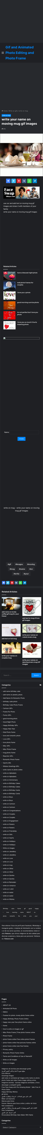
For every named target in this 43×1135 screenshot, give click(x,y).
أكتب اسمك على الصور (9, 1112)
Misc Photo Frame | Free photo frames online (19, 1032)
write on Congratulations (12, 810)
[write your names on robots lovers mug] (31, 628)
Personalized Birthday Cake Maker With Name (17, 1115)
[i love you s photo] (9, 295)
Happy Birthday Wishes (10, 1092)
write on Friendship (10, 831)
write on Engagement (10, 821)
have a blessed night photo (27, 273)
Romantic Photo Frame (11, 759)
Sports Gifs (7, 763)
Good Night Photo (9, 722)
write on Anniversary (10, 780)
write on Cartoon (9, 804)
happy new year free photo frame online (17, 1022)
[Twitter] (7, 582)
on (32, 569)
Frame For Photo (9, 712)
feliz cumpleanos (7, 1106)
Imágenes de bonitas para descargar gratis (16, 1069)
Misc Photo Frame (9, 749)
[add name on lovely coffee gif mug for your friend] (11, 603)
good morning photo (10, 718)
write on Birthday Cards (11, 790)
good (30, 908)
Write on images (9, 848)
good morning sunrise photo (28, 302)
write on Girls (7, 834)
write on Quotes (8, 875)
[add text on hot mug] (11, 630)
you (30, 916)
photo (5, 916)
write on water (8, 892)
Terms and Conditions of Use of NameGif (17, 1056)
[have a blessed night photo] (9, 276)
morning (14, 912)
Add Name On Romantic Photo (14, 698)
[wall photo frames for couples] (9, 286)
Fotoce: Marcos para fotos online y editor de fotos (19, 1103)
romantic (12, 916)
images (20, 564)
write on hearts (8, 838)
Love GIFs (6, 739)
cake (12, 908)
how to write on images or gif (13, 1029)
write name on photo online (12, 770)
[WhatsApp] (20, 582)
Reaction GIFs (8, 756)
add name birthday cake (11, 691)
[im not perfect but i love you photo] (9, 315)
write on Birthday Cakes (11, 783)
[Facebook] (3, 582)
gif (10, 564)
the (19, 916)
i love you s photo (23, 292)
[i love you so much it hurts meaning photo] (9, 325)
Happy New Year (9, 729)
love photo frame (9, 742)
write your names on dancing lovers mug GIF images (31, 662)
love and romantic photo (11, 735)
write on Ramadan (9, 882)
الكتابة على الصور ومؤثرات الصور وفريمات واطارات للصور (19, 1108)
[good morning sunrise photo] (9, 305)
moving (31, 564)
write (17, 574)
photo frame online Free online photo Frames (19, 1039)
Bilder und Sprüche (8, 1099)
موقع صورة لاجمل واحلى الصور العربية (13, 1071)
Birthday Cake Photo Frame (13, 705)
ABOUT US (7, 1005)
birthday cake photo (10, 701)
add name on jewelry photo (12, 695)
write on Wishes (8, 899)
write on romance (9, 885)
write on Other (8, 868)
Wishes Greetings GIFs (11, 766)
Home (5, 111)
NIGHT (29, 912)
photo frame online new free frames (15, 1046)
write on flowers (8, 824)
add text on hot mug (9, 638)
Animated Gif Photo (10, 1008)
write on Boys (8, 797)
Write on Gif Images (10, 1060)
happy (37, 908)
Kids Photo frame (9, 732)
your (27, 574)
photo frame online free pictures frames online (19, 1043)
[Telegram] (24, 582)
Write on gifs (13, 111)
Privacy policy (8, 1049)
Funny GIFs (7, 715)
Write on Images (9, 1063)
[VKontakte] (16, 582)
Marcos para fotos (8, 1101)
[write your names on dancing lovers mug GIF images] (31, 650)
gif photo (5, 1094)
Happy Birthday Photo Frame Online (15, 1019)
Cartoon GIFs (7, 708)
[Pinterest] (12, 582)
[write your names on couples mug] (11, 648)
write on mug (23, 111)
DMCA (5, 1012)
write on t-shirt (8, 889)
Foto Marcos (6, 1073)
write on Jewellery (9, 851)
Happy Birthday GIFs (10, 725)
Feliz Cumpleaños (8, 1110)
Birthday (5, 908)
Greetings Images (8, 1075)
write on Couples (9, 814)
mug (13, 569)
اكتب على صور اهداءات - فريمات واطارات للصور (17, 1096)
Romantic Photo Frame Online (13, 1053)
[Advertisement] (21, 21)
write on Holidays (9, 841)
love (7, 912)
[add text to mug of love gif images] (31, 606)
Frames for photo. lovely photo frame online (18, 1015)
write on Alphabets (9, 773)
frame (19, 908)
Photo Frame (7, 1036)
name (22, 569)
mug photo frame (9, 753)
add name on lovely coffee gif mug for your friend (10, 614)
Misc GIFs (6, 746)
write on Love (8, 858)
